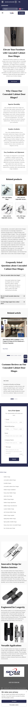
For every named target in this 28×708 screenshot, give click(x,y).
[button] (8, 355)
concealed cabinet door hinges (11, 486)
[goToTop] (25, 361)
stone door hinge (8, 496)
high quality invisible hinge (10, 521)
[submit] (16, 9)
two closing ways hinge (9, 528)
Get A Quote (14, 81)
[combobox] (8, 429)
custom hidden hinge (9, 509)
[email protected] (9, 2)
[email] (25, 356)
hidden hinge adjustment (10, 502)
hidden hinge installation (10, 489)
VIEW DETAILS (7, 189)
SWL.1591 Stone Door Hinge (21, 216)
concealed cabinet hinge (10, 480)
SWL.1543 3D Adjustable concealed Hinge (7, 217)
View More (5, 348)
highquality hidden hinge (10, 518)
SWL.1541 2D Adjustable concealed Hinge (21, 198)
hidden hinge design (9, 499)
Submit (14, 459)
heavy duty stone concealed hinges (12, 525)
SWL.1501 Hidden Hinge (7, 198)
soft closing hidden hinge (10, 512)
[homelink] (12, 12)
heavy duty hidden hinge (10, 492)
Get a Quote (21, 13)
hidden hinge (7, 476)
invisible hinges (7, 483)
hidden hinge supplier (9, 515)
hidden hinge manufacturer (10, 505)
